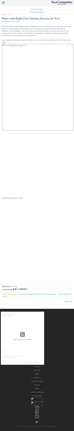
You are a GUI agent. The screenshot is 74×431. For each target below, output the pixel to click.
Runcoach (8, 362)
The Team (37, 370)
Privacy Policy (37, 396)
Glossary (37, 385)
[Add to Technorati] (26, 289)
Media (37, 389)
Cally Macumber (14, 21)
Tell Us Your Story (37, 381)
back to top (68, 301)
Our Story (37, 367)
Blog (37, 374)
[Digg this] (15, 289)
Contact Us (37, 378)
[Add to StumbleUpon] (20, 289)
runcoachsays (17, 362)
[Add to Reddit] (18, 289)
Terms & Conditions (37, 392)
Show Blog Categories (37, 12)
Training (14, 286)
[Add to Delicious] (13, 289)
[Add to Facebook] (22, 289)
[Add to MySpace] (24, 289)
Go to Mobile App (37, 9)
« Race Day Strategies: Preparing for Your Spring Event (37, 294)
